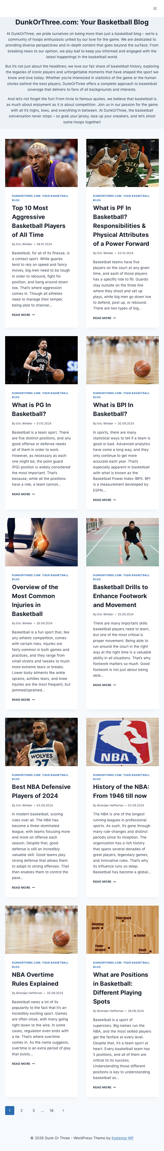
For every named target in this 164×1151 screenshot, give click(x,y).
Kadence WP (123, 1138)
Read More (23, 315)
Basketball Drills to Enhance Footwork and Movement (120, 596)
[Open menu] (155, 8)
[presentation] (41, 163)
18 (51, 1110)
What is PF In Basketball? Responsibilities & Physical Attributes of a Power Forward (121, 225)
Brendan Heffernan (110, 805)
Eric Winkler (24, 244)
